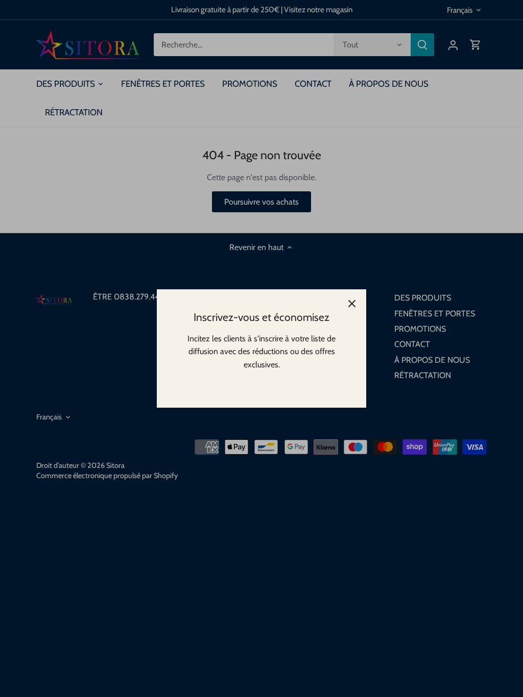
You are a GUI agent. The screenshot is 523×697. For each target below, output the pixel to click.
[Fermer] (352, 303)
